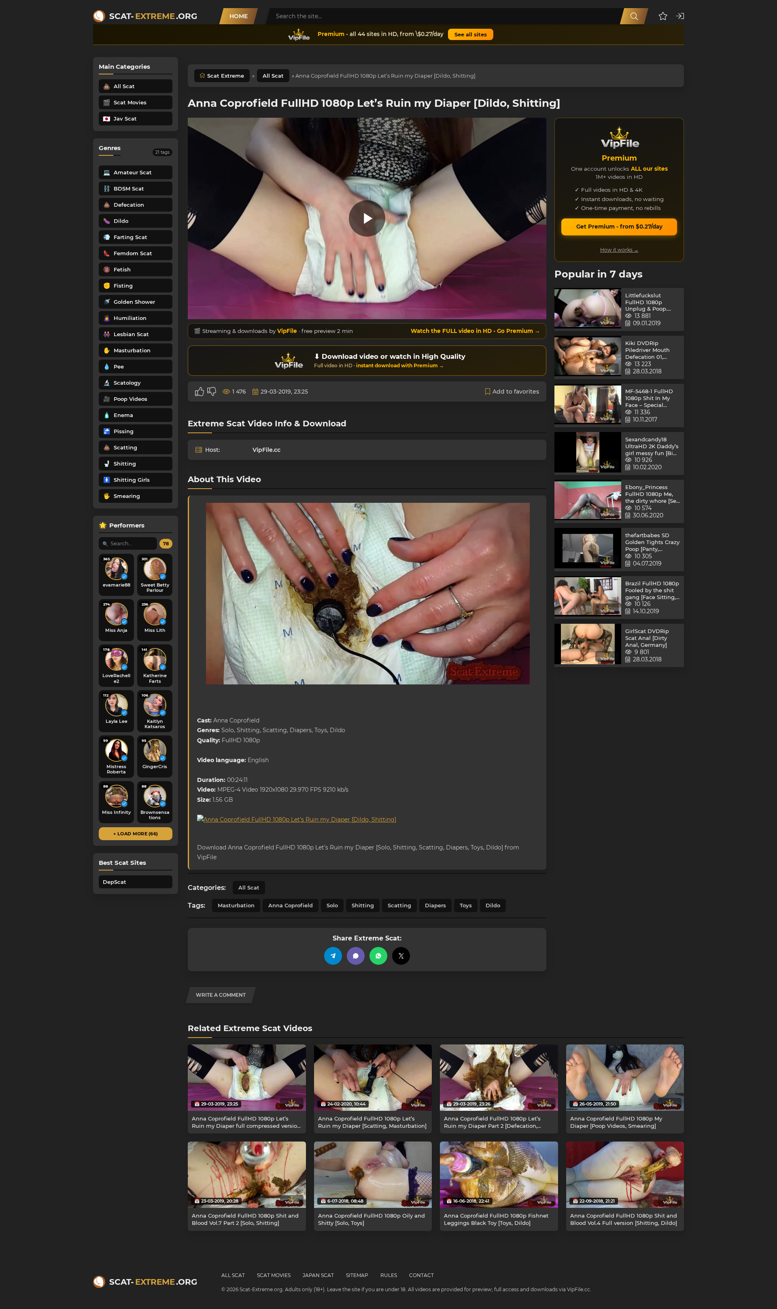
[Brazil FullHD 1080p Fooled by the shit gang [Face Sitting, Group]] (587, 597)
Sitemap (357, 1275)
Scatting (399, 905)
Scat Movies (274, 1275)
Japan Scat (318, 1275)
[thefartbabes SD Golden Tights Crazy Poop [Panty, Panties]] (587, 549)
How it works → (619, 250)
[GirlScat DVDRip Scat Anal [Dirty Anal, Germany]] (587, 645)
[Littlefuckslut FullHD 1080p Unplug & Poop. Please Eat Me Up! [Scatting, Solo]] (587, 309)
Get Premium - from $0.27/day (619, 226)
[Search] (634, 16)
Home (238, 16)
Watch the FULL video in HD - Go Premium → (475, 331)
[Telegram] (333, 956)
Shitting (363, 905)
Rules (388, 1275)
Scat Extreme (225, 75)
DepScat (114, 882)
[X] (401, 956)
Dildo (493, 905)
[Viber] (356, 956)
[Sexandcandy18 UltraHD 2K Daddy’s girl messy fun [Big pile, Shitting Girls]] (587, 453)
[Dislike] (211, 391)
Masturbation (236, 905)
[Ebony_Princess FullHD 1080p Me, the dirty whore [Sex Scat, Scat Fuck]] (587, 501)
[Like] (199, 391)
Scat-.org (153, 16)
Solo (332, 905)
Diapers (435, 905)
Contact (421, 1275)
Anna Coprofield (290, 905)
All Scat (273, 75)
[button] (663, 16)
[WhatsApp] (378, 956)
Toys (466, 905)
